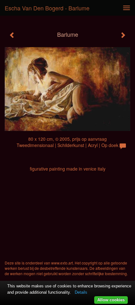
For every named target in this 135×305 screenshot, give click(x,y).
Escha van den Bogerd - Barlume (47, 8)
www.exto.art (62, 262)
